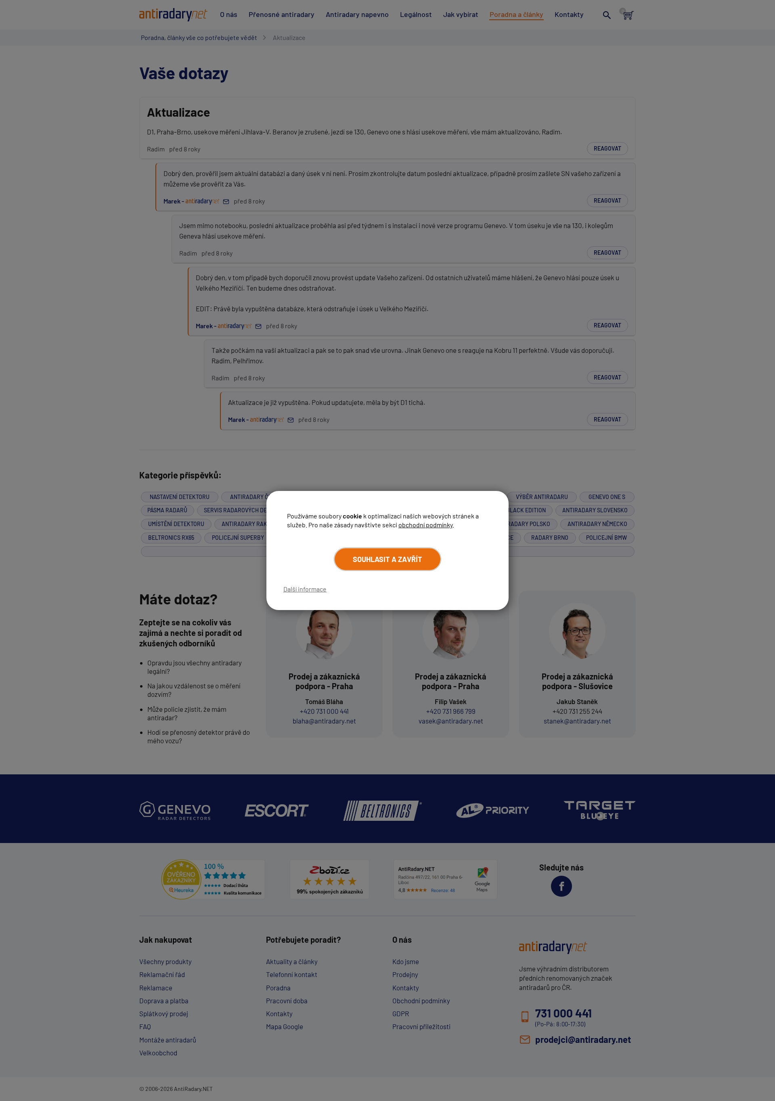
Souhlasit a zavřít (387, 559)
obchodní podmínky (425, 524)
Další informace (305, 589)
